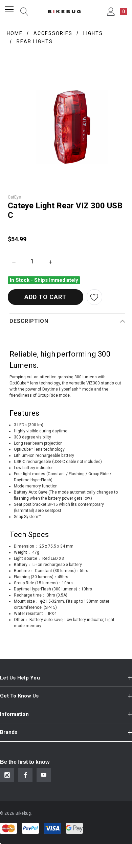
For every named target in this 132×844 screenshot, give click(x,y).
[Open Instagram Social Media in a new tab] (7, 775)
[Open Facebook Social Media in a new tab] (25, 775)
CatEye (14, 197)
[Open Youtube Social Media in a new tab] (44, 775)
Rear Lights (35, 41)
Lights (93, 33)
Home (15, 33)
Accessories (53, 33)
